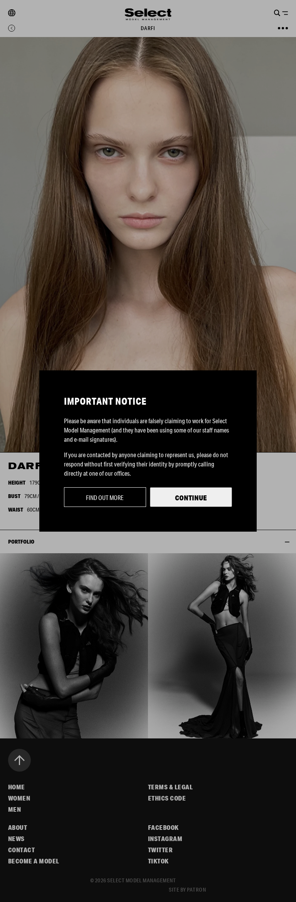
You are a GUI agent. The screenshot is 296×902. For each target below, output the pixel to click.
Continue (191, 497)
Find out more (105, 497)
